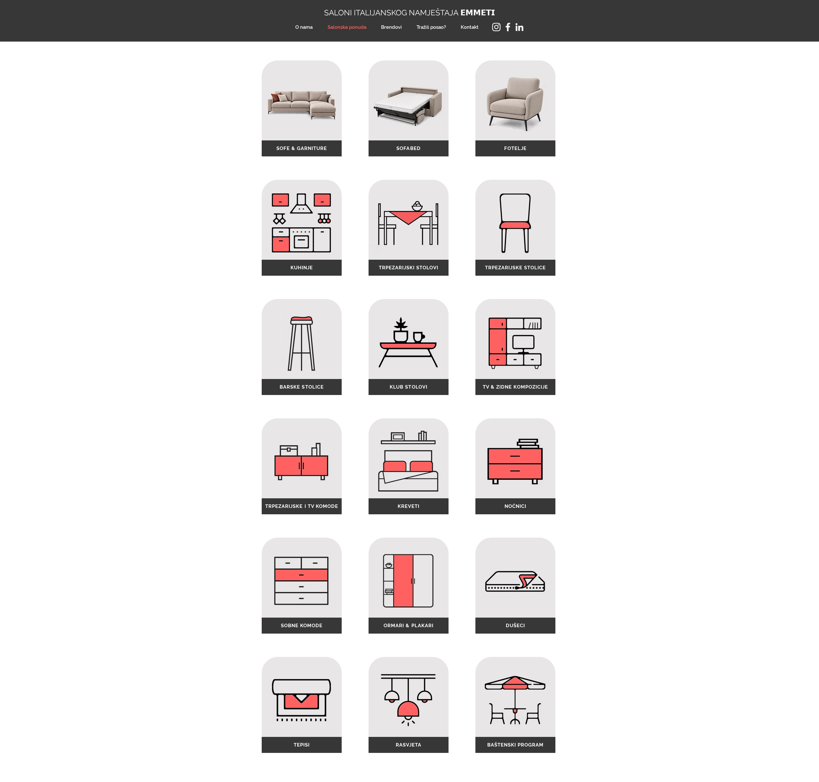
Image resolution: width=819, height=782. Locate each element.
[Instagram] (496, 27)
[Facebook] (507, 27)
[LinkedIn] (519, 27)
